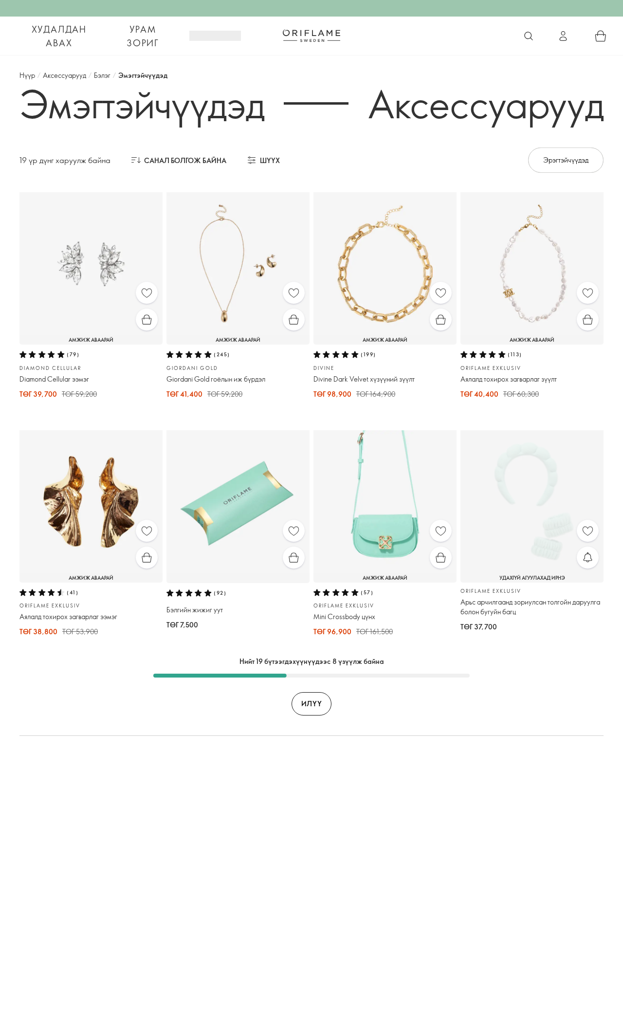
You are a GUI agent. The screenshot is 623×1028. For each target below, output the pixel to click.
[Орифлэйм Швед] (311, 35)
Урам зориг (143, 36)
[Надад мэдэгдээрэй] (588, 558)
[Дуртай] (147, 293)
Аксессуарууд (64, 75)
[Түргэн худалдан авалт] (147, 319)
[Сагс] (600, 36)
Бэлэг (102, 75)
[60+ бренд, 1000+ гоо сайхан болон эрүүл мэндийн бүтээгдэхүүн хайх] (528, 36)
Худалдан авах (59, 36)
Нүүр (27, 75)
